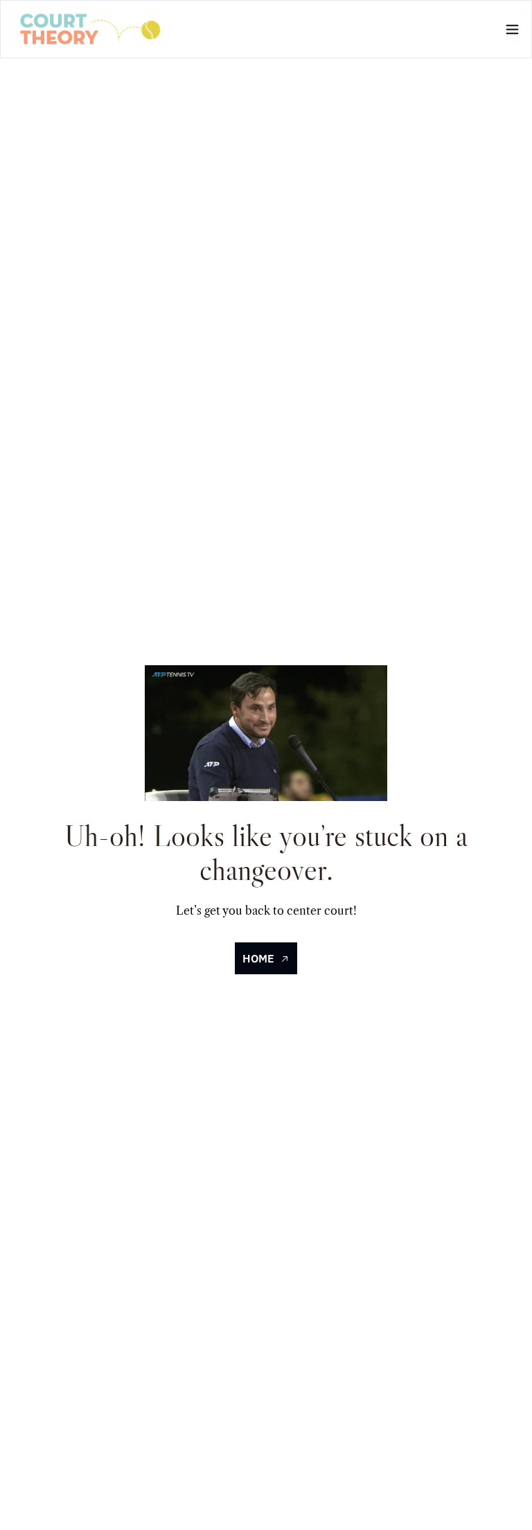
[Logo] (90, 29)
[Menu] (512, 29)
